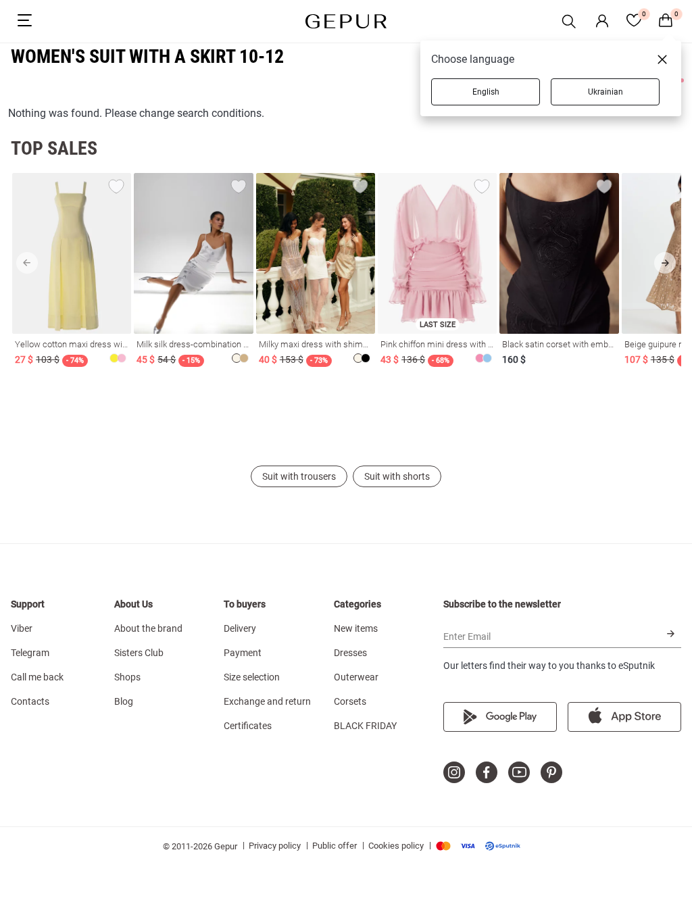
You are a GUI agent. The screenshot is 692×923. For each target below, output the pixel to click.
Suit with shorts (397, 476)
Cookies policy (396, 846)
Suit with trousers (299, 476)
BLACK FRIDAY (365, 725)
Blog (123, 701)
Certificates (248, 725)
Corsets (350, 701)
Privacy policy (275, 846)
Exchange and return (267, 701)
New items (356, 628)
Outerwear (356, 677)
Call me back (37, 677)
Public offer (334, 846)
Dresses (350, 652)
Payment (243, 652)
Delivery (240, 628)
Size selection (252, 677)
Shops (127, 677)
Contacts (30, 701)
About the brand (148, 628)
